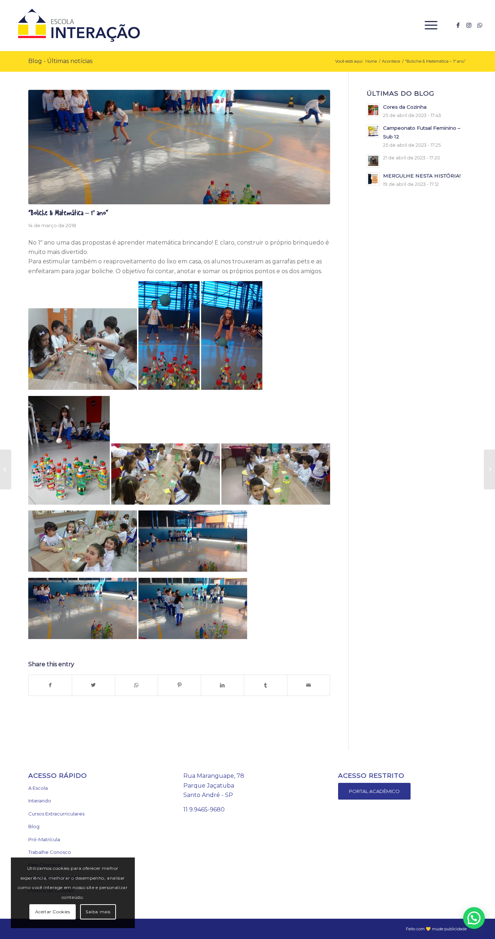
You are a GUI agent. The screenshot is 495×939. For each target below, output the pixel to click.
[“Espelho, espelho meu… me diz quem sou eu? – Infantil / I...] (489, 469)
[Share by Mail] (308, 685)
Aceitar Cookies (52, 911)
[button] (474, 918)
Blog (33, 826)
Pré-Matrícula (44, 839)
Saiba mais (98, 911)
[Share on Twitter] (93, 685)
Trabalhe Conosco (49, 852)
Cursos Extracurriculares (56, 814)
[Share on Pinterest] (179, 685)
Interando (39, 801)
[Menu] (428, 25)
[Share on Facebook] (50, 685)
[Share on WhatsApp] (136, 685)
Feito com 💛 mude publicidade (436, 928)
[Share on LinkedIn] (222, 685)
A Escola (38, 788)
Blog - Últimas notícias (60, 61)
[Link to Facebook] (458, 25)
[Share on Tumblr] (265, 685)
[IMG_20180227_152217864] (179, 147)
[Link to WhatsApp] (479, 25)
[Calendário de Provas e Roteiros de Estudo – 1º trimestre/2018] (5, 469)
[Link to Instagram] (468, 25)
